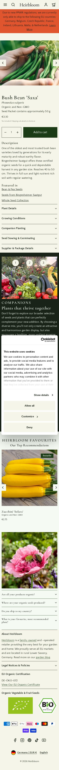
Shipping (14, 121)
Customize (27, 416)
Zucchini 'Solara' (12, 511)
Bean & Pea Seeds (12, 189)
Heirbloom (8, 640)
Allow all (30, 405)
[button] (5, 5)
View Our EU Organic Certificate (21, 684)
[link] (46, 5)
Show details (41, 395)
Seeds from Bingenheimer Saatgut (22, 194)
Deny (29, 427)
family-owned (28, 640)
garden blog (43, 657)
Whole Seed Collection (15, 200)
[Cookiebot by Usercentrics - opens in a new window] (41, 340)
